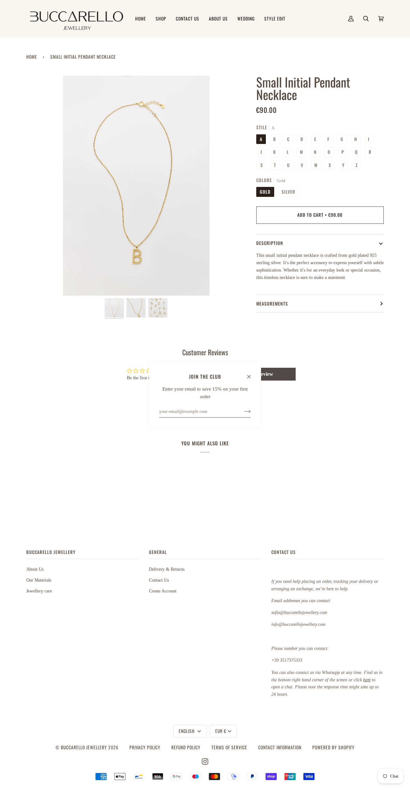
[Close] (251, 373)
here (367, 679)
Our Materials (38, 580)
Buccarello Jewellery (84, 747)
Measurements (272, 303)
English (187, 731)
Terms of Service (229, 747)
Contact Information (279, 747)
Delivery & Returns (166, 569)
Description (269, 243)
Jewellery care (39, 590)
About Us (35, 569)
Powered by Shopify (333, 747)
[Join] (242, 411)
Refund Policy (186, 747)
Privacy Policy (144, 747)
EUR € (220, 731)
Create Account (162, 590)
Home (31, 57)
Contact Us (159, 580)
